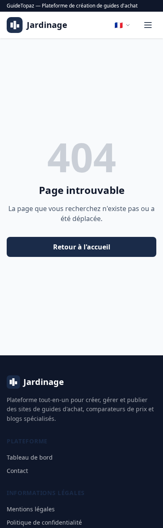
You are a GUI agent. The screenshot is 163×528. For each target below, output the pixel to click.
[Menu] (148, 25)
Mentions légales (31, 509)
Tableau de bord (30, 457)
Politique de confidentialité (44, 522)
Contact (17, 471)
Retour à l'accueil (81, 246)
